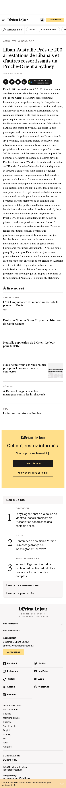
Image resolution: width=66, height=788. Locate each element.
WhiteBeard (25, 778)
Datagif (14, 775)
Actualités (9, 41)
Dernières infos (14, 29)
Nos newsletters (11, 630)
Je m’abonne (33, 463)
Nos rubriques (10, 623)
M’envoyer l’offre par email (33, 472)
